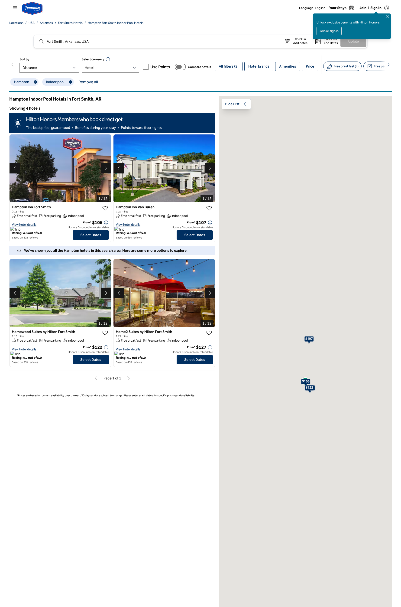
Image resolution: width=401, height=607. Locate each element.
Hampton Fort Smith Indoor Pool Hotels (115, 23)
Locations (16, 23)
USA (32, 23)
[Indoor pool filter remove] (70, 82)
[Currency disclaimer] (108, 59)
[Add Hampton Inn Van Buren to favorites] (209, 208)
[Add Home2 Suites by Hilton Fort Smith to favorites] (209, 333)
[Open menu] (14, 7)
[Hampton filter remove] (35, 82)
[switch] (180, 67)
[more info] (106, 222)
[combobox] (157, 41)
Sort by (24, 59)
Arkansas (46, 23)
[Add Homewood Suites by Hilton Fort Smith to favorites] (105, 333)
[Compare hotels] (180, 67)
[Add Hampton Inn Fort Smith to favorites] (105, 208)
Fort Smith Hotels (70, 23)
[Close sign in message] (387, 16)
